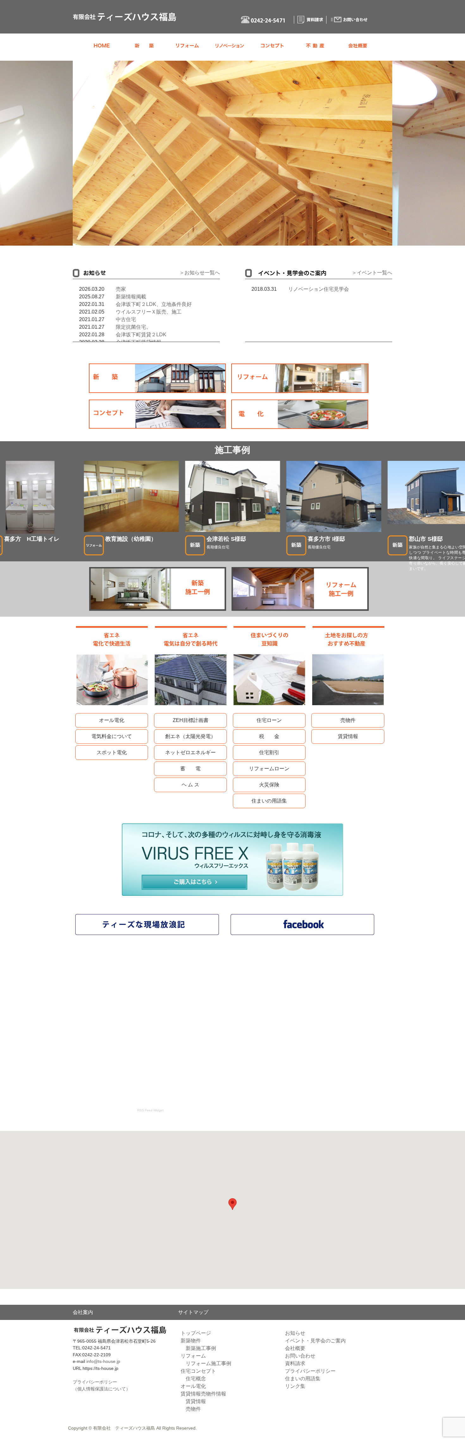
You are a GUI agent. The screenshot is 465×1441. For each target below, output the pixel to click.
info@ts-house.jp (103, 1361)
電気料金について (111, 736)
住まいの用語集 (269, 800)
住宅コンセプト (198, 1371)
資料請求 (295, 1363)
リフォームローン (269, 768)
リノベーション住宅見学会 (318, 289)
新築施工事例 (201, 1348)
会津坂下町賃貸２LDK (141, 334)
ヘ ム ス (190, 784)
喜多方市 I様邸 (326, 539)
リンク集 (295, 1386)
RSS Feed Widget (150, 1110)
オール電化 (111, 720)
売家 (121, 289)
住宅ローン (269, 720)
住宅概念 (196, 1378)
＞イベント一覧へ (372, 272)
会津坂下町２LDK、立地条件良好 (154, 304)
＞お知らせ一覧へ (199, 272)
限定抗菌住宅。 (133, 327)
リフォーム (193, 1356)
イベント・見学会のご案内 (315, 1340)
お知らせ (295, 1333)
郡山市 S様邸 (426, 539)
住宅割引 (269, 752)
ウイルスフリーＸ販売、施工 (149, 311)
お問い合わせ (300, 1356)
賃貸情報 (348, 736)
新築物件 (191, 1340)
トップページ (196, 1333)
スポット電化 (111, 752)
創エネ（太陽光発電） (190, 736)
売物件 (348, 720)
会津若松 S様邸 (226, 539)
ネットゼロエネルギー (190, 752)
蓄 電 (190, 768)
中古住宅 (126, 319)
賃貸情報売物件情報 (203, 1393)
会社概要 (295, 1348)
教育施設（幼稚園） (131, 539)
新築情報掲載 (131, 296)
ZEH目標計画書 (190, 720)
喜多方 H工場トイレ (31, 539)
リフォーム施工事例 (208, 1363)
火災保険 (269, 784)
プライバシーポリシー (310, 1371)
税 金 (269, 736)
